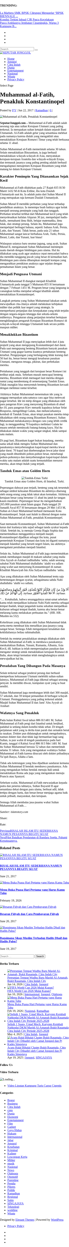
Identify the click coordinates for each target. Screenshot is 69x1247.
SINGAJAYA (44, 1057)
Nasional (12, 73)
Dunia (11, 67)
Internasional (31, 994)
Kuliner (11, 1153)
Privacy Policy (15, 79)
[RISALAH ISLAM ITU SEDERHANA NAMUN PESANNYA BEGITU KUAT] (34, 858)
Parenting (12, 1180)
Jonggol (12, 61)
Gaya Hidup (14, 1130)
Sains (10, 1200)
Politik (11, 1190)
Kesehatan (13, 1146)
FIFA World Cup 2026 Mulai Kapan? (29, 990)
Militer (11, 1160)
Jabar (10, 1140)
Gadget (11, 1126)
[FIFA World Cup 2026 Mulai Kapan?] (30, 987)
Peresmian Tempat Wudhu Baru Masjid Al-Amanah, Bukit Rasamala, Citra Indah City (37, 979)
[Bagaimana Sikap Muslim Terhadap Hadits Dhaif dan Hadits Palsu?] (34, 930)
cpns (10, 1110)
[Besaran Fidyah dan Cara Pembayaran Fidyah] (28, 906)
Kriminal (12, 1150)
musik (10, 1163)
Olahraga (57, 994)
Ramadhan (41, 110)
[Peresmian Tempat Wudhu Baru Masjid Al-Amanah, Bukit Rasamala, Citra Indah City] (38, 974)
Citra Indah (13, 64)
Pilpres (11, 1186)
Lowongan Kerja (17, 1156)
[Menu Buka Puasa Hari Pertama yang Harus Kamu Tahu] (34, 882)
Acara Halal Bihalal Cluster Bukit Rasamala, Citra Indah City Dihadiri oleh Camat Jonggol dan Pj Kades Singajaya (36, 1051)
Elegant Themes (24, 1219)
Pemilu (11, 1183)
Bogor (11, 1100)
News (10, 1170)
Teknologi (13, 1206)
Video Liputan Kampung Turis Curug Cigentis (34, 1085)
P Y (14, 110)
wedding (12, 1210)
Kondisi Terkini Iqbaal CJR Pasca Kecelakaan (27, 19)
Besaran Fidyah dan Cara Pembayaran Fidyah (29, 914)
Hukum (11, 1133)
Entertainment (15, 70)
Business (12, 1103)
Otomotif (12, 1176)
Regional (12, 1196)
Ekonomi (12, 1116)
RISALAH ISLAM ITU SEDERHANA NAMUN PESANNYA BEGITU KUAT (31, 867)
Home (11, 58)
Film (10, 1123)
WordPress (57, 1219)
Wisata (11, 76)
